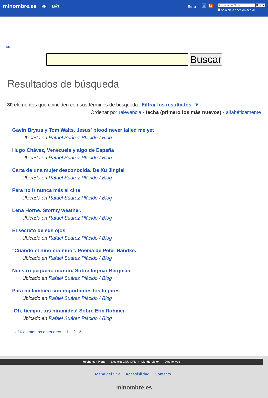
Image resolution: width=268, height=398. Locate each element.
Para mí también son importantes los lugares (66, 290)
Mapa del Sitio (108, 374)
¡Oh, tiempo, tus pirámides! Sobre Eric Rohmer (68, 311)
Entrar (192, 6)
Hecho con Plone (94, 361)
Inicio (7, 46)
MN (43, 6)
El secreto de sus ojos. (39, 230)
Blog (107, 137)
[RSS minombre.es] (210, 5)
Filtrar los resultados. (167, 104)
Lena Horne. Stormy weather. (46, 210)
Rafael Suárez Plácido (73, 137)
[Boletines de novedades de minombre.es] (204, 5)
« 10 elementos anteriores (37, 332)
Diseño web (172, 361)
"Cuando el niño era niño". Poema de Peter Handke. (74, 250)
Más (55, 6)
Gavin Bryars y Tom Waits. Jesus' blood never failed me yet (83, 130)
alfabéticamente (243, 112)
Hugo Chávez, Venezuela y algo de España (63, 150)
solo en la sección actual (238, 10)
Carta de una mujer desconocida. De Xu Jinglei (68, 170)
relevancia (130, 112)
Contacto (163, 374)
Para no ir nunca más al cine (46, 190)
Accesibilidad (137, 374)
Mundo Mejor (150, 361)
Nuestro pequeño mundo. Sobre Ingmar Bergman (71, 270)
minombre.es (19, 6)
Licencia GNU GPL (123, 361)
